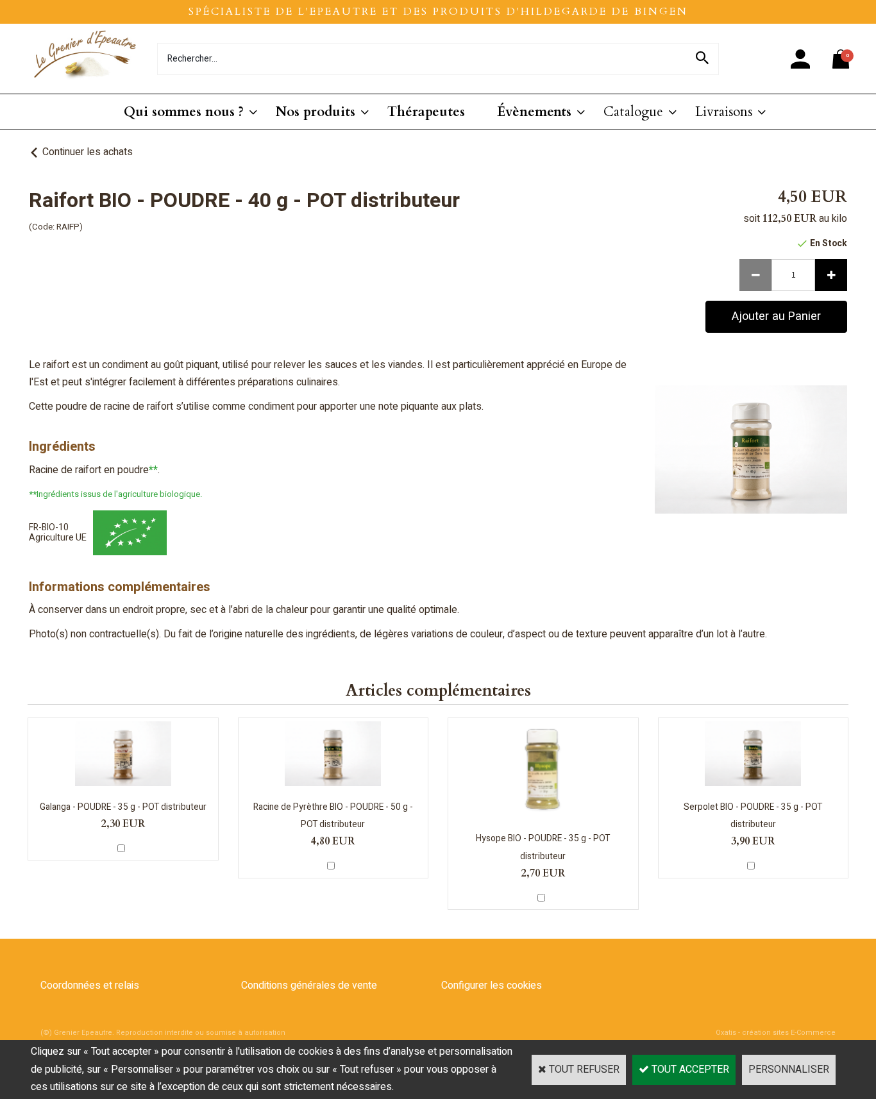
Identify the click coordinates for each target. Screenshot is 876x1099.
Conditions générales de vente (309, 985)
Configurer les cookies (491, 985)
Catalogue (633, 112)
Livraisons (723, 112)
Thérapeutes (426, 112)
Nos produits (315, 112)
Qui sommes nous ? (184, 112)
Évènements (534, 112)
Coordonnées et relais (89, 985)
